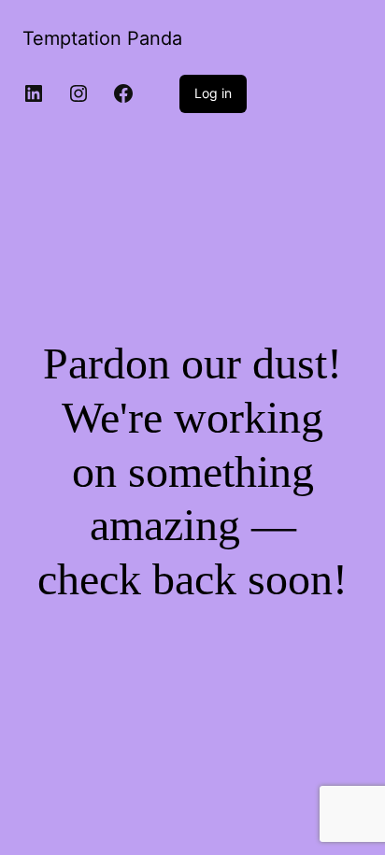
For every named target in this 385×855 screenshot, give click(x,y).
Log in (213, 93)
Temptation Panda (102, 38)
